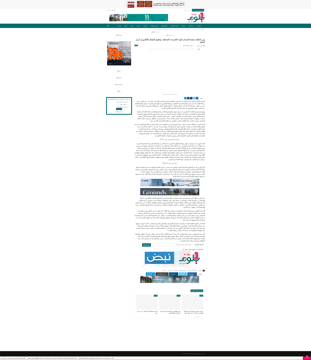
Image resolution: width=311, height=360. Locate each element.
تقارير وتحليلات (154, 25)
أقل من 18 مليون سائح (122, 102)
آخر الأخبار (191, 25)
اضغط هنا (186, 249)
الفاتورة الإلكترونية (182, 270)
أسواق (183, 25)
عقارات (145, 25)
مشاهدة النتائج (119, 111)
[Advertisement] (155, 338)
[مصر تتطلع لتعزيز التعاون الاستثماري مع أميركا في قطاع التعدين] (169, 302)
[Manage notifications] (307, 356)
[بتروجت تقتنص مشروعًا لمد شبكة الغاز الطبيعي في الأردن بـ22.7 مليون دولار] (192, 302)
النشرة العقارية (175, 25)
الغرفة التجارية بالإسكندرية (191, 270)
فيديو (125, 25)
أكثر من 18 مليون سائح (122, 107)
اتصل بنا (185, 10)
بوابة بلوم (175, 270)
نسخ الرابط (146, 245)
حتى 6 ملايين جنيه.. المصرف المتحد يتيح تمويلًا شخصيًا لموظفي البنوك (139, 358)
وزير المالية (165, 270)
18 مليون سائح (123, 104)
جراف (131, 25)
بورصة (138, 25)
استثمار (119, 25)
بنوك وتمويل (164, 25)
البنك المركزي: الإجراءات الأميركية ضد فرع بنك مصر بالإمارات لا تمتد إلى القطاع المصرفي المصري (94, 358)
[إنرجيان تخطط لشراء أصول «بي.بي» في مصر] (147, 302)
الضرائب (199, 270)
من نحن (189, 10)
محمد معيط (170, 270)
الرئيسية (199, 25)
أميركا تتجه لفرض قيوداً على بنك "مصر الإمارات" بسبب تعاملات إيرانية (50, 358)
